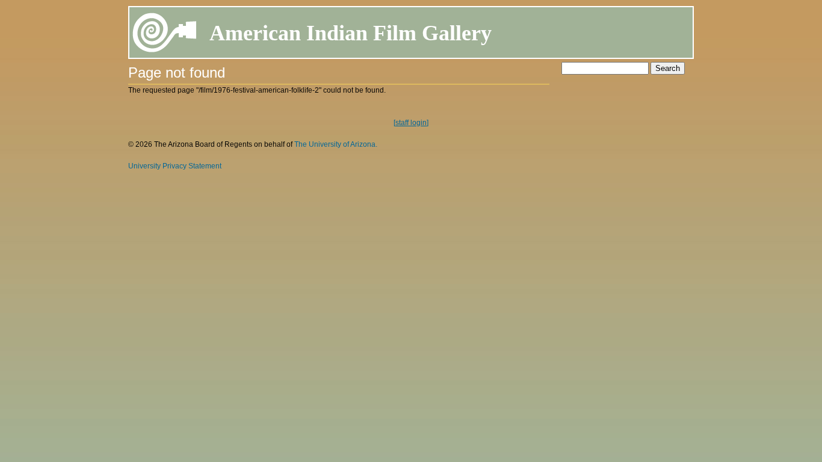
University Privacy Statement (174, 166)
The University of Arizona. (335, 144)
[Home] (164, 34)
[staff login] (411, 123)
